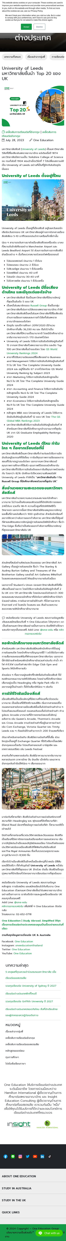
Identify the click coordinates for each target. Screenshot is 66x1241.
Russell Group (38, 305)
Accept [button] (26, 26)
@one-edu (46, 630)
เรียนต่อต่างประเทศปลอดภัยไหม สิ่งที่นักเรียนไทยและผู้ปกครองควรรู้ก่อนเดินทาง (32, 1012)
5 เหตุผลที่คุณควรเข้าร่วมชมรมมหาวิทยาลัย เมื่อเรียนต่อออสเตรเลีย (31, 975)
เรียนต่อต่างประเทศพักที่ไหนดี (21, 993)
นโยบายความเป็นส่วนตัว (19, 1232)
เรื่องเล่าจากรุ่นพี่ (36, 57)
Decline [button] (39, 26)
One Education (24, 941)
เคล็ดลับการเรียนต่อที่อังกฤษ (23, 132)
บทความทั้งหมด (12, 57)
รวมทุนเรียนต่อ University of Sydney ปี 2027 (31, 986)
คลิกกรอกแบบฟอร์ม (12, 906)
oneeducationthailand (29, 945)
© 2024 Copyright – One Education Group (32, 1228)
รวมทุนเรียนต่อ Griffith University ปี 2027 (29, 1001)
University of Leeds (33, 149)
